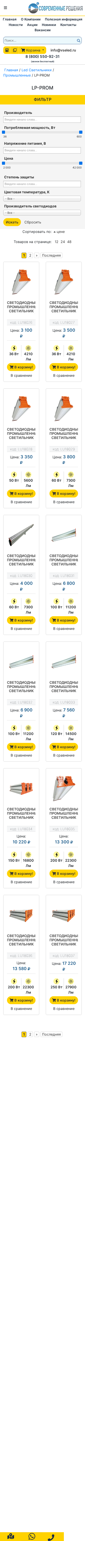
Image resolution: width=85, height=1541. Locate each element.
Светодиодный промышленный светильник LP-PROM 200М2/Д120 (63, 813)
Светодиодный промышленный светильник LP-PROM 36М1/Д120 (21, 307)
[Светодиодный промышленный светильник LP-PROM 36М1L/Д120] (63, 281)
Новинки (49, 25)
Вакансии (43, 30)
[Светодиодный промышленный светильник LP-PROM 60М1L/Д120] (21, 535)
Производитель (18, 112)
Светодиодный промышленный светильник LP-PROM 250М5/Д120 (63, 940)
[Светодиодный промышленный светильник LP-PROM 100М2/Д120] (21, 661)
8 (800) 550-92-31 (43, 56)
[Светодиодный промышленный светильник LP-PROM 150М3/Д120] (21, 788)
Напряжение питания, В (25, 143)
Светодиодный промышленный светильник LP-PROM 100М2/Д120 (21, 687)
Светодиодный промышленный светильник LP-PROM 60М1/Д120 (63, 434)
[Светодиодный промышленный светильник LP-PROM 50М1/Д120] (21, 408)
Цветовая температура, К (26, 192)
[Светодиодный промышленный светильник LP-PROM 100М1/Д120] (63, 535)
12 (56, 241)
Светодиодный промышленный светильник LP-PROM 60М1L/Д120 (21, 560)
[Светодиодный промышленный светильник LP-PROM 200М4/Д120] (21, 915)
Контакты (68, 25)
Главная (10, 19)
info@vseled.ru (63, 50)
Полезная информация (63, 19)
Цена (8, 158)
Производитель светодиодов (30, 206)
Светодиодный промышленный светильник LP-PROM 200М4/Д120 (21, 940)
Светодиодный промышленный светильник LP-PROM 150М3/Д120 (21, 813)
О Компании (31, 19)
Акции (32, 25)
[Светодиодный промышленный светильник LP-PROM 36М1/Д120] (21, 281)
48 (69, 241)
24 (63, 241)
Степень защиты (19, 177)
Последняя (51, 255)
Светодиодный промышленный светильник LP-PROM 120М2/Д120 (63, 687)
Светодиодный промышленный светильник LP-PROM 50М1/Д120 (21, 434)
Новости (16, 25)
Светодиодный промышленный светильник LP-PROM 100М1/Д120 (63, 560)
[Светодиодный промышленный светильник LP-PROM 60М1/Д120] (63, 408)
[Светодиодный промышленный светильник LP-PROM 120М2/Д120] (63, 661)
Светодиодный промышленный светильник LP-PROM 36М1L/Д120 (63, 307)
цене (60, 231)
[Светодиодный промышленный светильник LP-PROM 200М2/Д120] (63, 788)
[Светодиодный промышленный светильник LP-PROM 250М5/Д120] (63, 915)
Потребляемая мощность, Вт (29, 127)
